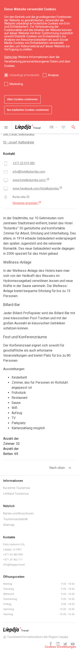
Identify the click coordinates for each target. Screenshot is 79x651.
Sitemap (9, 524)
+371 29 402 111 (13, 559)
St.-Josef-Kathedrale (18, 142)
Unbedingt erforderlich (24, 75)
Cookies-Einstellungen (60, 646)
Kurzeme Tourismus (16, 488)
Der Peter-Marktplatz (19, 134)
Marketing (16, 84)
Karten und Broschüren (18, 513)
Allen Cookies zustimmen (22, 99)
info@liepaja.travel (14, 564)
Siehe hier (10, 57)
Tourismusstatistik (15, 519)
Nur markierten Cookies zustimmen (28, 109)
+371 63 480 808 (13, 554)
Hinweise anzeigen (27, 203)
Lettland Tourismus (16, 493)
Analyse (53, 75)
